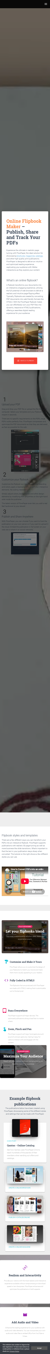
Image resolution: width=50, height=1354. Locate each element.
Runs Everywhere (23, 1051)
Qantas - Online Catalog (20, 1145)
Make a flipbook (25, 361)
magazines (30, 256)
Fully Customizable (25, 926)
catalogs (39, 256)
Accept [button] (39, 1348)
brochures (21, 256)
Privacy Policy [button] (14, 1351)
